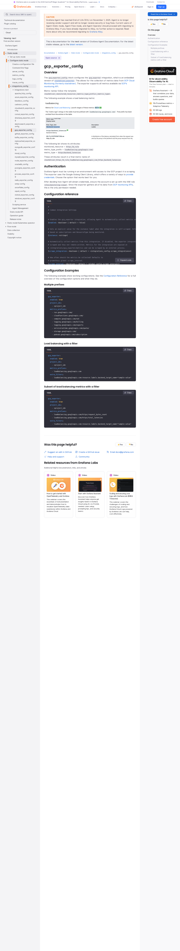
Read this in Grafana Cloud (161, 14)
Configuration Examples (157, 45)
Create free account (162, 119)
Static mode (75, 53)
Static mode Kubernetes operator (21, 223)
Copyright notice (14, 237)
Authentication (154, 38)
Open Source (79, 7)
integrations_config (109, 53)
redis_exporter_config (24, 180)
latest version (76, 44)
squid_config (20, 191)
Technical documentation (14, 20)
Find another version (12, 41)
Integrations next (22, 90)
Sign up (161, 7)
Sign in (150, 7)
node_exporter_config (24, 161)
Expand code (125, 260)
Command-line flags (20, 68)
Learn (92, 7)
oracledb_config (21, 164)
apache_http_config (23, 93)
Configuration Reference (115, 276)
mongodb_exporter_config (25, 148)
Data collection (13, 230)
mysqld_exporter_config (25, 157)
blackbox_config (21, 101)
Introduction (12, 49)
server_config (18, 71)
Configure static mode (91, 53)
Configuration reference (158, 42)
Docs (102, 7)
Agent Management (20, 208)
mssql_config (20, 153)
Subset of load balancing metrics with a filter (161, 58)
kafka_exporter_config (24, 137)
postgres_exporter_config (25, 169)
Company (111, 7)
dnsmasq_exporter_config (25, 119)
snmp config (20, 184)
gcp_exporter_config (23, 130)
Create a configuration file (23, 64)
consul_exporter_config (24, 114)
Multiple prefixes (157, 48)
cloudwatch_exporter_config (25, 109)
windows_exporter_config (25, 199)
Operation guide (16, 215)
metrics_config (18, 75)
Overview (151, 35)
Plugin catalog (10, 24)
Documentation (49, 53)
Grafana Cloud (40, 7)
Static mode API (16, 212)
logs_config (17, 79)
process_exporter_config (24, 175)
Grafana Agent (63, 53)
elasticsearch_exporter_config (25, 125)
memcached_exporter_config (25, 142)
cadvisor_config (21, 104)
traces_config (18, 82)
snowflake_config (22, 187)
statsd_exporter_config (24, 195)
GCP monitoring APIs (123, 184)
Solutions (55, 7)
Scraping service (19, 205)
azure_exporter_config (24, 97)
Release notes (15, 219)
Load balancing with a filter (159, 52)
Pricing (67, 7)
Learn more (93, 2)
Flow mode (11, 226)
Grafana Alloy (96, 32)
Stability (10, 234)
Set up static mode (17, 57)
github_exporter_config (24, 134)
